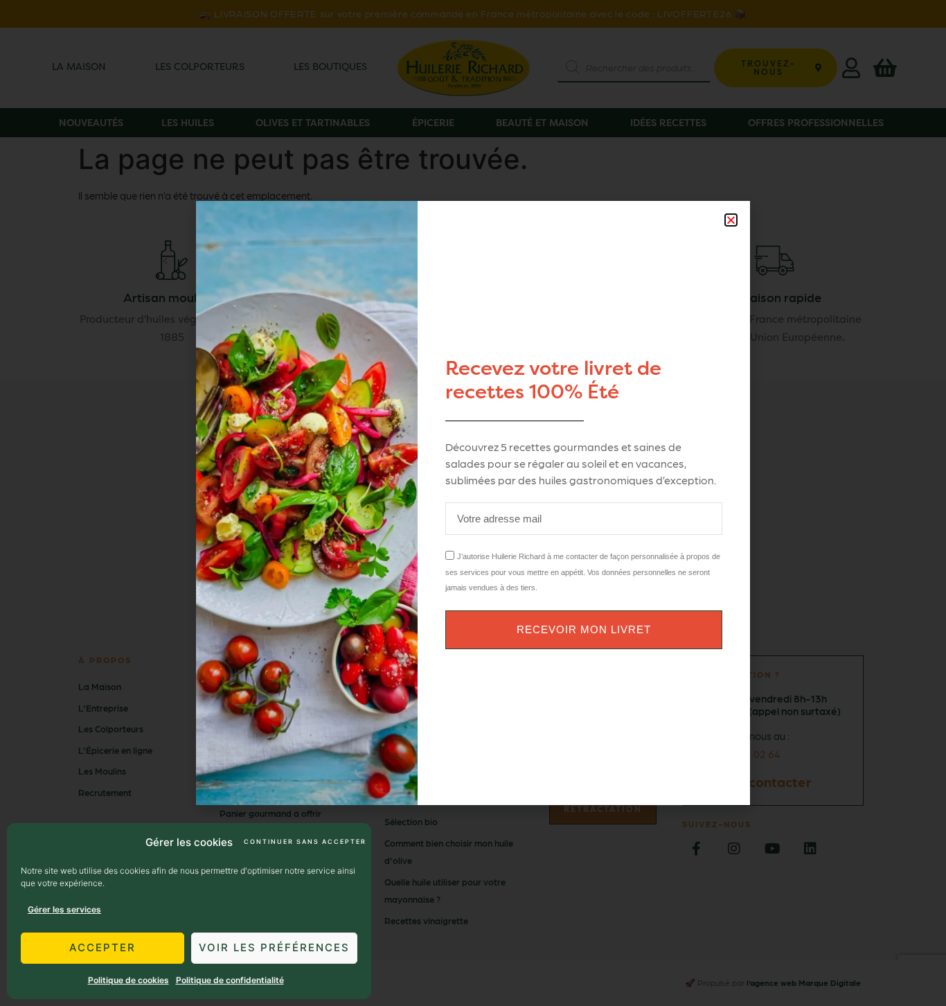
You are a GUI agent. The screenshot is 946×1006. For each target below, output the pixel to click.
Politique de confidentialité (230, 980)
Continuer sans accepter (304, 841)
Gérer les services (64, 909)
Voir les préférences (274, 947)
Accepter (102, 947)
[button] (731, 220)
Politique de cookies (128, 980)
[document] (473, 503)
